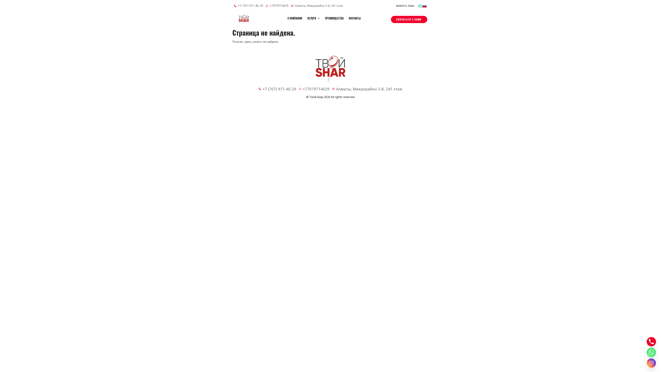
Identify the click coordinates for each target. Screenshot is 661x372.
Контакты (355, 18)
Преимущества (334, 18)
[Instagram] (651, 363)
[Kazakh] (420, 6)
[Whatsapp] (651, 352)
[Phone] (651, 341)
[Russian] (424, 6)
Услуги (311, 18)
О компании (294, 18)
